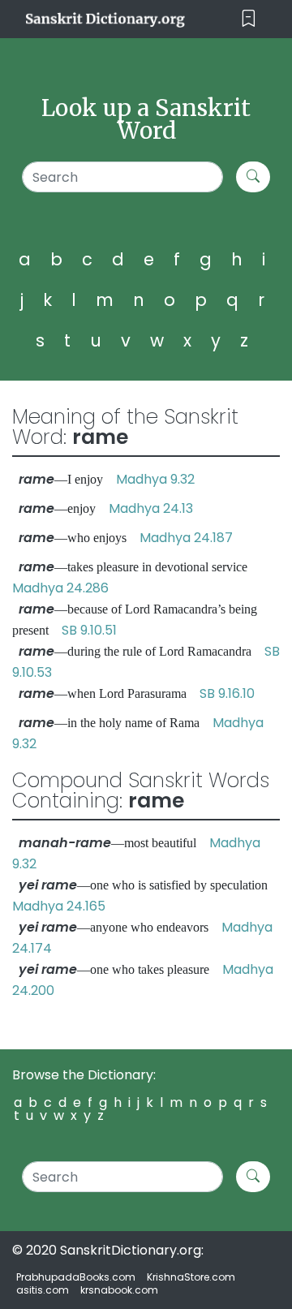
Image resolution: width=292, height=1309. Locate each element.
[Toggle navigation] (248, 19)
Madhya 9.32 (155, 479)
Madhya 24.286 (60, 588)
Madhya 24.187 (186, 537)
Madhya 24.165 (58, 906)
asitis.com (42, 1290)
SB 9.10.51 (89, 630)
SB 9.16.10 (227, 693)
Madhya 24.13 (151, 508)
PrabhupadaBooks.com (75, 1277)
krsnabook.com (119, 1290)
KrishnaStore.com (191, 1277)
